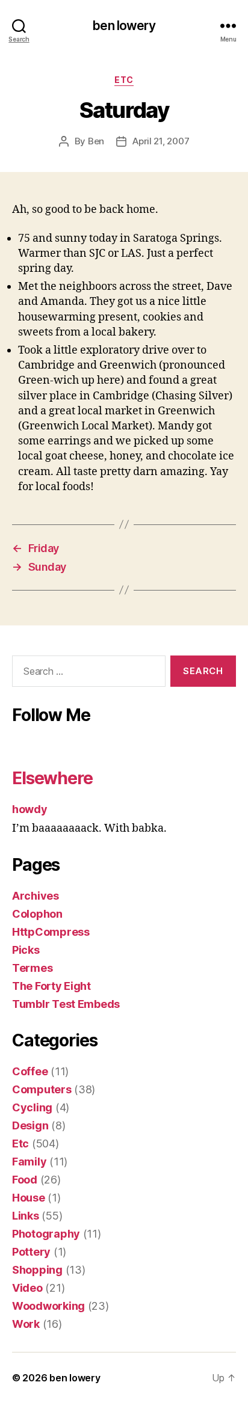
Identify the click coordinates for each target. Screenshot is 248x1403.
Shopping (37, 1269)
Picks (26, 950)
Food (24, 1179)
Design (30, 1125)
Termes (32, 968)
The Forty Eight (51, 986)
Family (29, 1161)
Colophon (37, 913)
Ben (96, 141)
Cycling (32, 1107)
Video (27, 1288)
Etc (124, 80)
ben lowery (124, 25)
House (28, 1197)
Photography (46, 1233)
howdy (30, 809)
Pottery (31, 1251)
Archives (35, 895)
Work (26, 1324)
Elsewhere (52, 778)
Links (25, 1215)
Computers (42, 1089)
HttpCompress (51, 932)
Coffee (30, 1071)
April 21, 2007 (160, 141)
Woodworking (48, 1306)
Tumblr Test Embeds (66, 1004)
